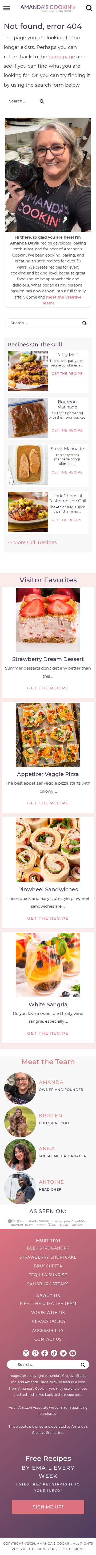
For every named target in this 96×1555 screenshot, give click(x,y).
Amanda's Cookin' (48, 7)
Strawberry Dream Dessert (48, 659)
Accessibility (48, 1330)
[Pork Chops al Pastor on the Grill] (28, 512)
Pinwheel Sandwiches (48, 889)
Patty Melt (67, 354)
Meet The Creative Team (48, 1303)
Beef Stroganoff (48, 1248)
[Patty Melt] (28, 371)
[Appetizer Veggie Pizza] (48, 735)
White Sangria (48, 1004)
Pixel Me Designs (68, 1549)
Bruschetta (48, 1266)
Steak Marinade (67, 448)
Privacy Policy (48, 1321)
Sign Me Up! (48, 1507)
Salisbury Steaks (48, 1284)
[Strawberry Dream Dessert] (48, 620)
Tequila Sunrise (48, 1275)
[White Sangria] (48, 965)
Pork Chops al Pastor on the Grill (67, 498)
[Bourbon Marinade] (28, 418)
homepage (62, 57)
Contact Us (48, 1339)
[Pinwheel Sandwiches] (48, 850)
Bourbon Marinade (67, 404)
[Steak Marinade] (28, 465)
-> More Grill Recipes (32, 542)
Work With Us (48, 1312)
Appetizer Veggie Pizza (48, 774)
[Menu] (6, 8)
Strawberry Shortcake (48, 1257)
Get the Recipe (67, 374)
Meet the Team (48, 1061)
